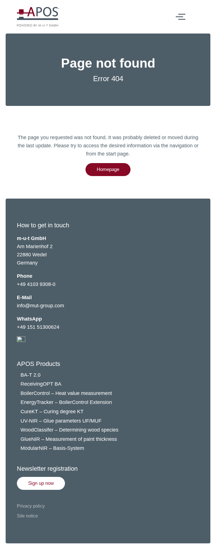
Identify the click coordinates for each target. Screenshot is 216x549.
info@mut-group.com (40, 305)
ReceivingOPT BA (41, 384)
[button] (41, 483)
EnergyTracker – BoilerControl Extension (66, 402)
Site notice (27, 516)
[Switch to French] (202, 16)
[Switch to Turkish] (202, 28)
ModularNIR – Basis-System (52, 448)
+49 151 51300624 (38, 327)
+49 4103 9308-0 (36, 284)
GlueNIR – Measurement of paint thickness (69, 439)
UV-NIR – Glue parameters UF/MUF (62, 421)
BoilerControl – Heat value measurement (66, 393)
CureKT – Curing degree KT (52, 411)
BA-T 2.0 (30, 375)
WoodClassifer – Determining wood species (69, 430)
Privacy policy (31, 506)
